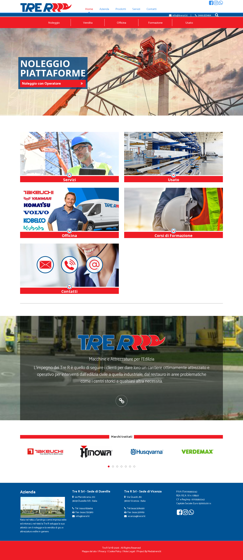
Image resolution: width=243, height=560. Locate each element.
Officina (121, 22)
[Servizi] (69, 157)
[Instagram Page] (216, 3)
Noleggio (54, 22)
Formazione (155, 22)
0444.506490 (137, 508)
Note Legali (129, 552)
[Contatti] (69, 269)
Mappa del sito (89, 552)
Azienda (27, 492)
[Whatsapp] (221, 3)
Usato (189, 22)
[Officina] (69, 213)
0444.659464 (204, 15)
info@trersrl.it (180, 15)
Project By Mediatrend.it (149, 552)
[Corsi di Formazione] (173, 213)
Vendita (88, 22)
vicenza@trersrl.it (136, 516)
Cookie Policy (114, 552)
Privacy (102, 552)
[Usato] (173, 157)
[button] (109, 466)
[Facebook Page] (211, 3)
